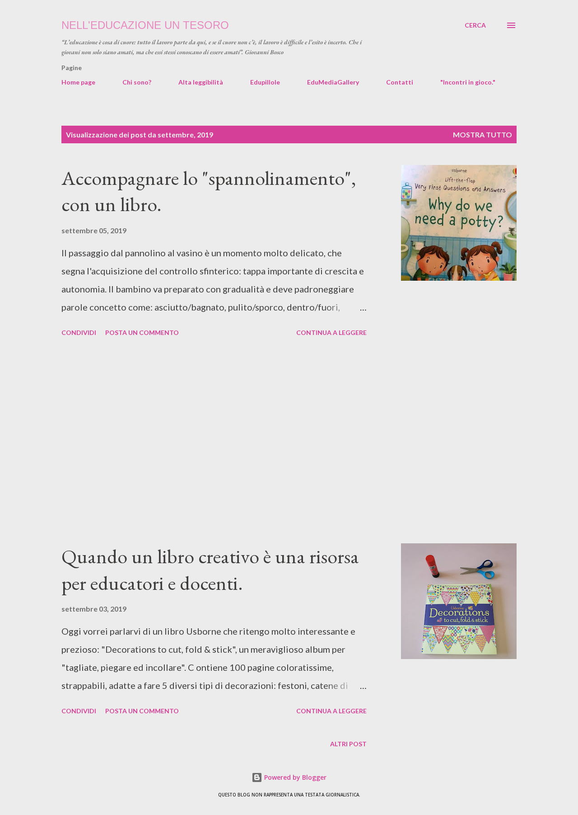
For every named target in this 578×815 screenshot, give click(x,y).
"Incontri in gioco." (467, 82)
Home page (78, 82)
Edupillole (265, 82)
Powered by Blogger (294, 777)
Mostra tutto (482, 134)
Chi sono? (136, 82)
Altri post (348, 744)
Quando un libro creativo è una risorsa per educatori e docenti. (210, 569)
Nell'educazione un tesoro (145, 25)
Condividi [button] (78, 332)
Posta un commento (142, 332)
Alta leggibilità (200, 82)
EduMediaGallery (333, 82)
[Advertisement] (214, 441)
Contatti (399, 82)
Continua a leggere (331, 332)
